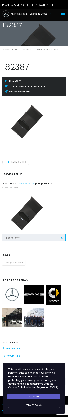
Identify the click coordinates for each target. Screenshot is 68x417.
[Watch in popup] (12, 294)
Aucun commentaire (19, 91)
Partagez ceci (19, 162)
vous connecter (25, 183)
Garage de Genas (13, 262)
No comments (13, 348)
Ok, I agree (33, 396)
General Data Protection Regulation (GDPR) (33, 387)
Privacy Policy (34, 405)
